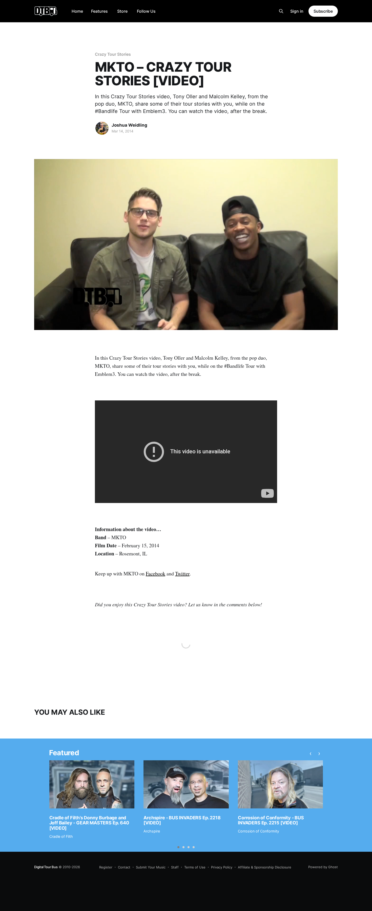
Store (122, 11)
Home (77, 11)
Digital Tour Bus (46, 867)
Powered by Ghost (323, 867)
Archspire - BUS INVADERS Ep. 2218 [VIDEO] (181, 820)
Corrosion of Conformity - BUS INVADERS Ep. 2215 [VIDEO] (271, 820)
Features (99, 11)
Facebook (155, 573)
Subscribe (323, 11)
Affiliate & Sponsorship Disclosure (264, 867)
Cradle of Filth (61, 836)
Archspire (151, 831)
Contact (124, 867)
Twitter (182, 573)
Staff (175, 867)
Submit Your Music (151, 867)
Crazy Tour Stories (113, 54)
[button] (178, 847)
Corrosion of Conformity (258, 831)
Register (105, 867)
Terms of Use (194, 867)
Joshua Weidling (129, 125)
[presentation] (310, 753)
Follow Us (146, 11)
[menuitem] (77, 11)
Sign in (296, 11)
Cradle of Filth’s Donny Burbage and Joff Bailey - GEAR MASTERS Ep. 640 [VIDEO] (89, 823)
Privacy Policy (221, 867)
